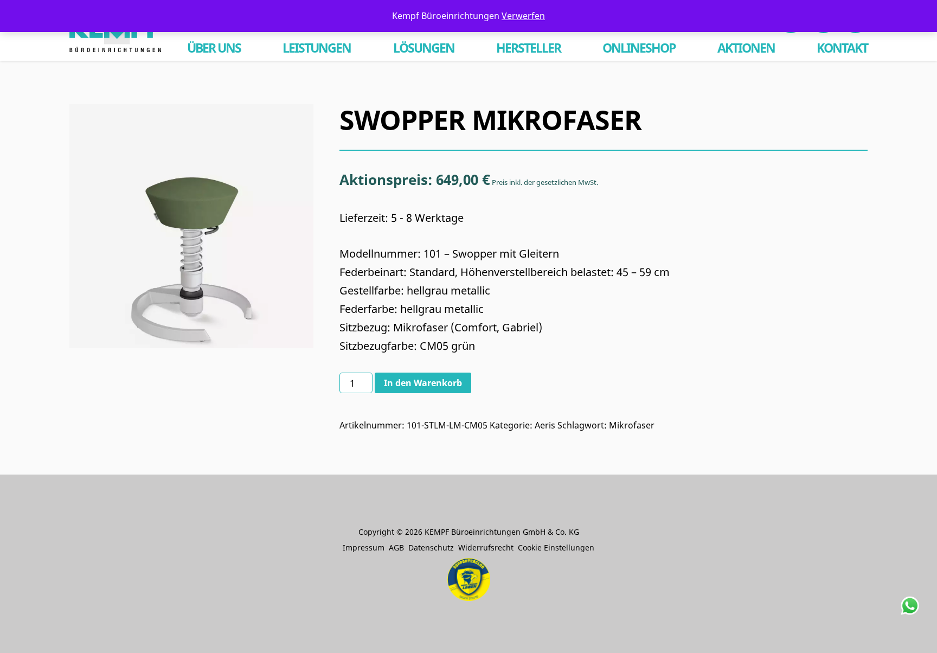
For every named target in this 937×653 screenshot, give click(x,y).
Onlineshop (638, 48)
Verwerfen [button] (523, 16)
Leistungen (317, 48)
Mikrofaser (631, 425)
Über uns (214, 48)
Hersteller (528, 48)
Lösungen (423, 48)
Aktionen (746, 48)
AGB (396, 547)
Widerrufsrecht (486, 547)
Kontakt (842, 48)
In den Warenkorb (423, 383)
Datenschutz (431, 547)
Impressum (363, 547)
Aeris (545, 425)
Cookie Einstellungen (556, 547)
